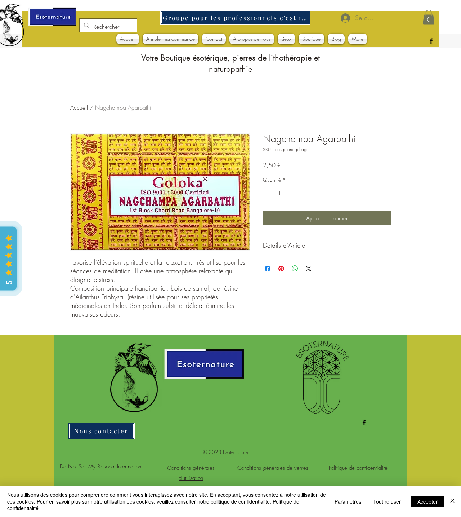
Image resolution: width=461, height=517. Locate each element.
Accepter (427, 501)
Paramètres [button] (348, 501)
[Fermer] (452, 501)
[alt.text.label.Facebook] (431, 41)
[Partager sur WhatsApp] (295, 268)
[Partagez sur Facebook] (267, 268)
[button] (428, 17)
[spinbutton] (279, 192)
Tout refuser (387, 501)
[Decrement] (268, 192)
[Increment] (290, 192)
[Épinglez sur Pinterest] (281, 268)
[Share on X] (308, 268)
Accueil (79, 107)
